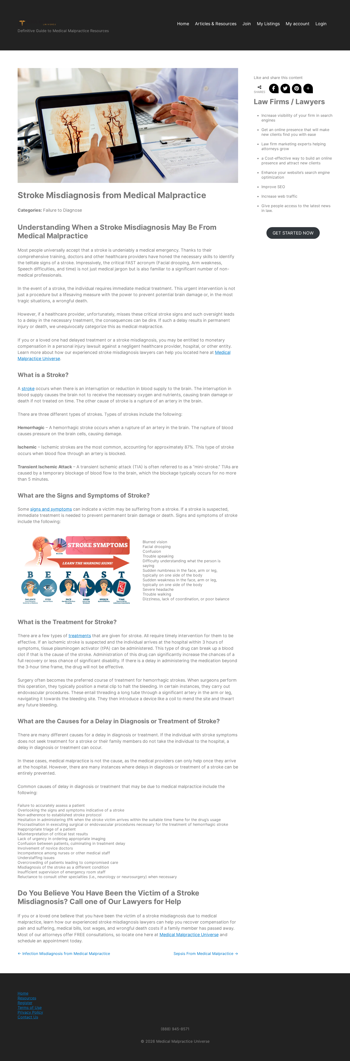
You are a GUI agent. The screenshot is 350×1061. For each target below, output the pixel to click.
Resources (27, 998)
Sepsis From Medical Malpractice (206, 953)
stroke (28, 388)
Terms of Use (30, 1007)
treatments (80, 635)
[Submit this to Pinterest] (296, 88)
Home (23, 993)
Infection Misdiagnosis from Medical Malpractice (64, 953)
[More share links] (308, 88)
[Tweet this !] (285, 88)
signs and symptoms (51, 509)
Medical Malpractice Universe (189, 934)
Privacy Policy (30, 1012)
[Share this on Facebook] (274, 88)
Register (25, 1002)
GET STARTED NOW (293, 232)
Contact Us (28, 1017)
